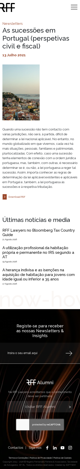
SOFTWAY (71, 465)
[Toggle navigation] (74, 7)
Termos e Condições (18, 458)
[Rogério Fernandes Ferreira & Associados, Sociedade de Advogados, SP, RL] (7, 7)
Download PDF (17, 196)
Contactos (15, 447)
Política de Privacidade (41, 458)
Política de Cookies (62, 458)
